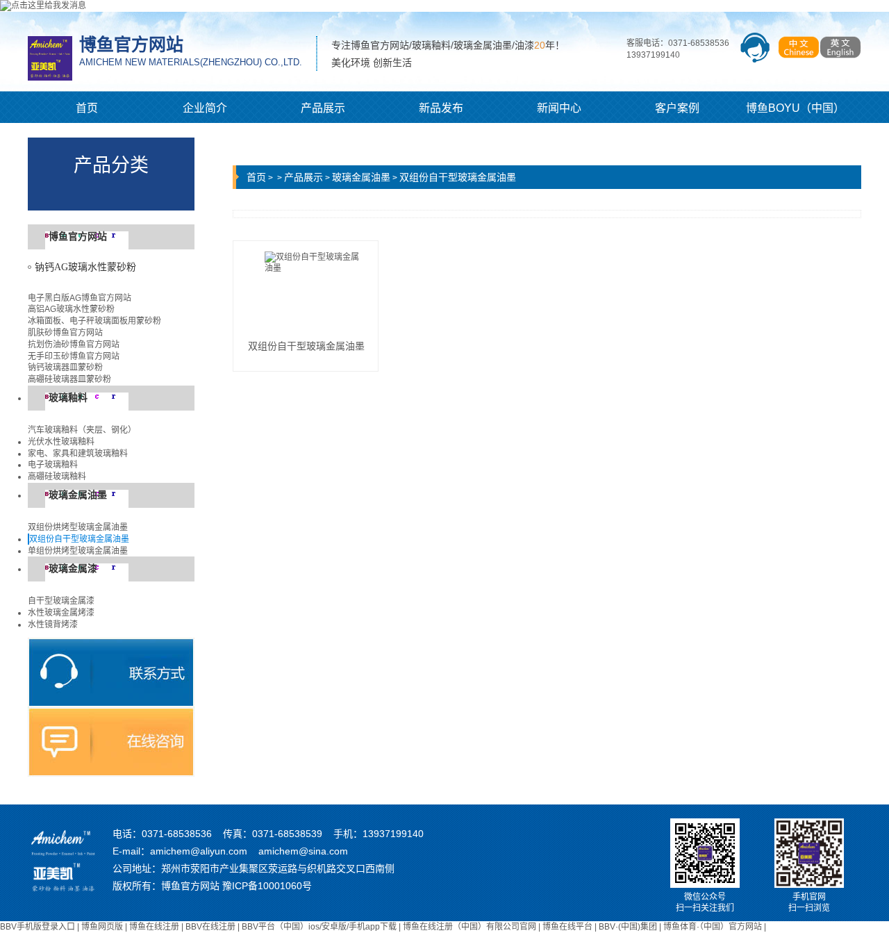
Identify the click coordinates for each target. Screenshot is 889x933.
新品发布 (441, 108)
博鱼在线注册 (154, 927)
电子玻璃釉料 (53, 465)
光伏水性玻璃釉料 (61, 442)
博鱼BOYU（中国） (795, 108)
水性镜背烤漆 (53, 624)
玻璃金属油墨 (78, 495)
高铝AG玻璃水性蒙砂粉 (71, 309)
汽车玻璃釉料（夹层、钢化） (82, 430)
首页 (87, 108)
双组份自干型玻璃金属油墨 (79, 539)
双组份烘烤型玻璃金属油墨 (78, 527)
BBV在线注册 (210, 927)
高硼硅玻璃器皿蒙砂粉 (69, 379)
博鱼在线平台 (567, 927)
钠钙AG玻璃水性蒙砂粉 (85, 267)
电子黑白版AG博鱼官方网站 (79, 298)
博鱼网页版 (102, 927)
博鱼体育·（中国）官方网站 (712, 927)
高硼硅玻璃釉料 (57, 476)
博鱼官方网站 (78, 236)
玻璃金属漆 (73, 568)
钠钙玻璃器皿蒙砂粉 (65, 367)
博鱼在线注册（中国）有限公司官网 (469, 927)
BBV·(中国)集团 (628, 927)
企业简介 (205, 108)
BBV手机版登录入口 (37, 927)
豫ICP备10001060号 (267, 885)
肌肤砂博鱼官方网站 (65, 333)
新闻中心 (559, 108)
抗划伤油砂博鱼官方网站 (73, 344)
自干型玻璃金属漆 (61, 601)
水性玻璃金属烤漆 (61, 613)
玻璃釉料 (68, 398)
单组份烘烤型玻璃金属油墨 (78, 551)
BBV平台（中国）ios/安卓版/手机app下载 (319, 927)
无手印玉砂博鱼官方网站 (73, 356)
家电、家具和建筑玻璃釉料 (78, 454)
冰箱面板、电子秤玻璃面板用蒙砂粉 (94, 321)
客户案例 (677, 108)
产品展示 (323, 108)
